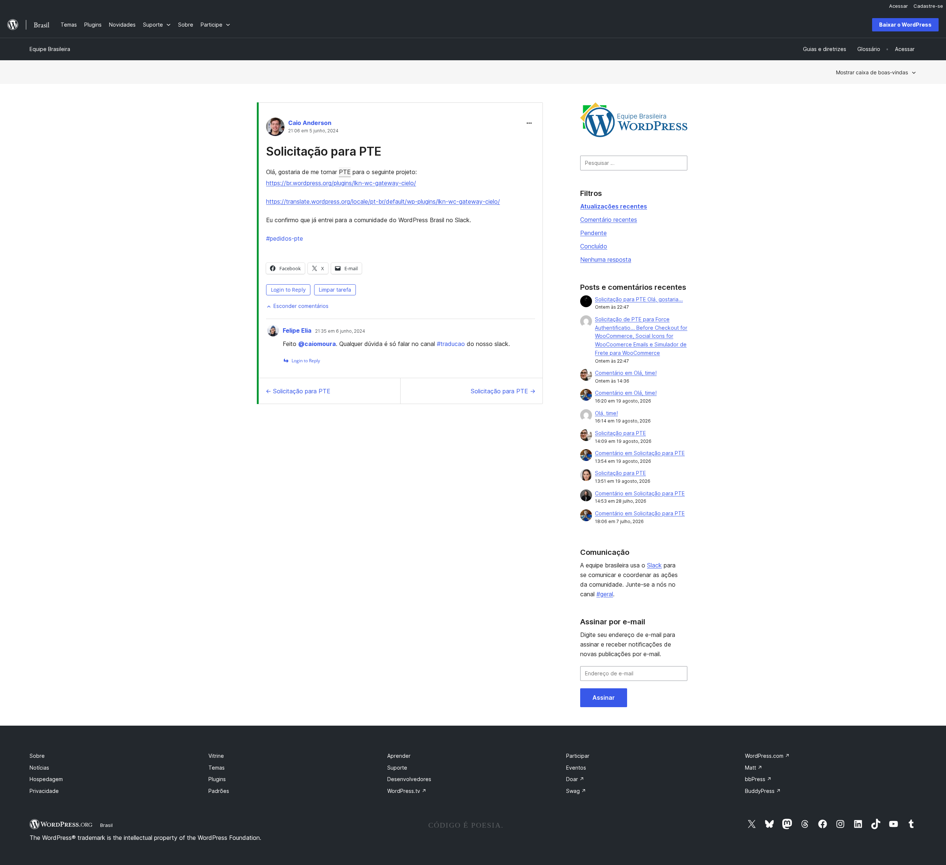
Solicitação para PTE (323, 151)
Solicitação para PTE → (503, 391)
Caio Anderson (309, 122)
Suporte (397, 767)
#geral (604, 594)
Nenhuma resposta (605, 259)
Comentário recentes (608, 219)
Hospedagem (46, 779)
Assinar (603, 697)
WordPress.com (767, 756)
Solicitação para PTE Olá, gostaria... (639, 299)
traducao (451, 343)
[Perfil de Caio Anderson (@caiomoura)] (275, 128)
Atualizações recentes (613, 206)
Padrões (218, 791)
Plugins (217, 779)
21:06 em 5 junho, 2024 (313, 130)
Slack (654, 565)
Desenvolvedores (409, 779)
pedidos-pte (284, 238)
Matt (753, 767)
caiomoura (317, 343)
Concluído (593, 246)
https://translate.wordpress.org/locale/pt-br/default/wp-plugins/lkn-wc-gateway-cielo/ (383, 201)
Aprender (399, 756)
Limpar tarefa (335, 289)
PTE (345, 172)
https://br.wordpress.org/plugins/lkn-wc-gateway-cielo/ (341, 183)
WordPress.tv (406, 791)
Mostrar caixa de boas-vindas (872, 72)
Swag (576, 791)
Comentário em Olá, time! (626, 373)
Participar (577, 756)
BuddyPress (763, 791)
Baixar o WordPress (905, 24)
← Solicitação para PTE (298, 391)
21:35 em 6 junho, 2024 (340, 331)
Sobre (37, 756)
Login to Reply (288, 289)
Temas (216, 767)
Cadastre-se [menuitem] (928, 6)
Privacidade (44, 791)
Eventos (576, 767)
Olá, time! (606, 413)
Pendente (593, 233)
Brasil (106, 825)
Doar (575, 779)
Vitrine (216, 756)
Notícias (39, 767)
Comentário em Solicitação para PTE (640, 453)
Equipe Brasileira (50, 49)
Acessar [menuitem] (898, 6)
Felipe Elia (297, 330)
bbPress (758, 779)
